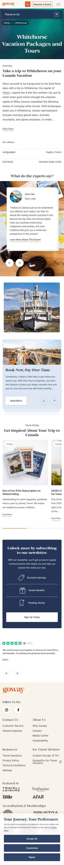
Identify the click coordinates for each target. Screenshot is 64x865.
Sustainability (40, 740)
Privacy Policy (10, 760)
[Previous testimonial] (10, 263)
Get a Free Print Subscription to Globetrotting (21, 492)
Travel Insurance (12, 755)
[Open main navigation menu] (58, 4)
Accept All (32, 838)
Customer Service (12, 726)
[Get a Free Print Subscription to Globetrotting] (25, 462)
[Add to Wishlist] (44, 444)
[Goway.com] (8, 4)
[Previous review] (6, 673)
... (12, 23)
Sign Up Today (32, 617)
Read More (16, 400)
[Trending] (9, 444)
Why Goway (40, 726)
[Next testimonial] (20, 263)
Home (7, 23)
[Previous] (44, 401)
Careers (37, 730)
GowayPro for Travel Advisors (45, 761)
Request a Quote (42, 4)
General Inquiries (12, 730)
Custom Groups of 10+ (46, 755)
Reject (32, 857)
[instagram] (6, 710)
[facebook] (18, 710)
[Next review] (17, 673)
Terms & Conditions (13, 765)
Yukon (6, 92)
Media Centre (40, 735)
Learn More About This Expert (25, 239)
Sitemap (7, 770)
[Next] (54, 401)
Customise (32, 848)
